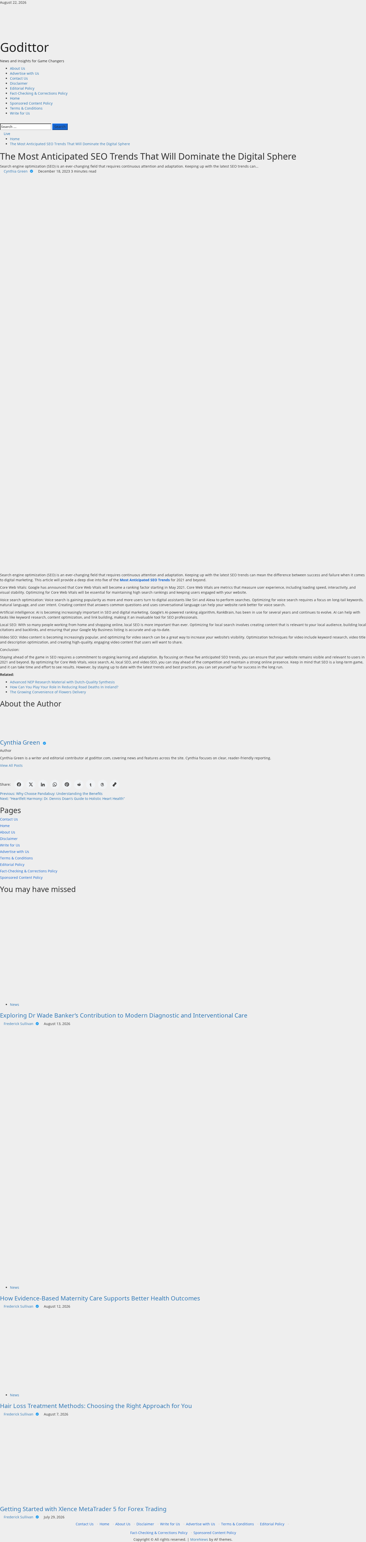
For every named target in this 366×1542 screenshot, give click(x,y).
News (14, 1004)
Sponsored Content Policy (31, 103)
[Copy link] (114, 784)
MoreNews (199, 1539)
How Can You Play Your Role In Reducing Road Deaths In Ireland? (64, 687)
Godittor (24, 47)
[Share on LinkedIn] (43, 784)
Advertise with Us (24, 73)
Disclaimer (19, 83)
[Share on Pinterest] (66, 784)
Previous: (51, 793)
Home (15, 98)
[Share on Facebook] (19, 784)
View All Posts (11, 765)
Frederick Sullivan (19, 1023)
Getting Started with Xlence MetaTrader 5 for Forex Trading (83, 1509)
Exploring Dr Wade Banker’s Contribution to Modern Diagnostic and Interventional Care (123, 1015)
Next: (62, 798)
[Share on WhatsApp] (55, 784)
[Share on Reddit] (78, 784)
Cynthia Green (16, 171)
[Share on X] (31, 784)
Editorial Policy (22, 88)
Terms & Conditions (26, 108)
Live (6, 133)
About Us (17, 68)
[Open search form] (1, 120)
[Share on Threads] (102, 784)
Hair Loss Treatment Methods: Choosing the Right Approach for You (96, 1406)
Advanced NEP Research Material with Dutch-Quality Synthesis (62, 682)
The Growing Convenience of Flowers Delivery (48, 692)
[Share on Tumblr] (90, 784)
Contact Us (19, 78)
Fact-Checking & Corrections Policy (38, 93)
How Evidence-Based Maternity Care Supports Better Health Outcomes (100, 1298)
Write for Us (20, 113)
